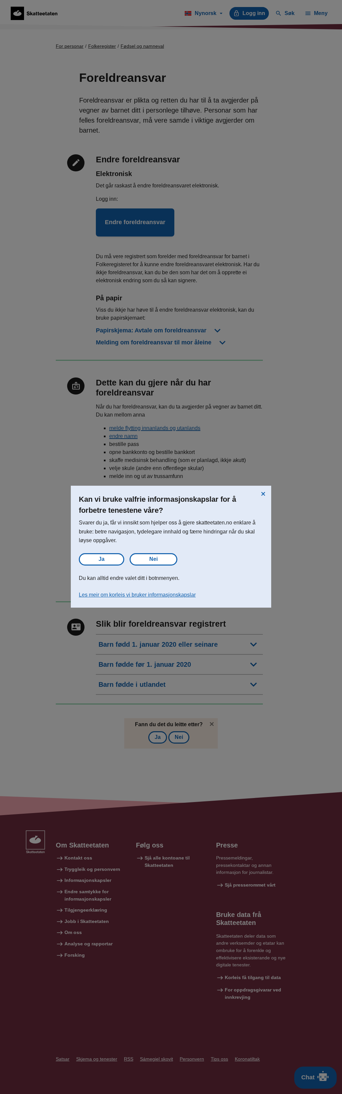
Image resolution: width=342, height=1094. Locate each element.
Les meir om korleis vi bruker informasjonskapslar (137, 595)
